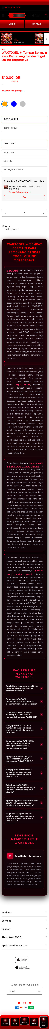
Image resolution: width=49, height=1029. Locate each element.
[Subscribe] (39, 991)
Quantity (6, 206)
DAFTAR (24, 1023)
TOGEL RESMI (10, 128)
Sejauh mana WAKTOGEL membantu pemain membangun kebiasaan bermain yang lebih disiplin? (20, 788)
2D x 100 (8, 161)
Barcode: (18, 64)
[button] (3, 15)
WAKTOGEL (12, 270)
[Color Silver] (23, 104)
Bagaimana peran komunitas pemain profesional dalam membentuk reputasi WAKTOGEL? (21, 714)
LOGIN (12, 24)
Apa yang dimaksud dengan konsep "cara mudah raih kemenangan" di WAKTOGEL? (19, 758)
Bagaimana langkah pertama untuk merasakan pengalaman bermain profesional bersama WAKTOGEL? (20, 817)
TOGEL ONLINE (11, 119)
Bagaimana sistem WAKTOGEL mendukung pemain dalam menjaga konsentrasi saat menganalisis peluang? (20, 744)
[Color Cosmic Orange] (5, 104)
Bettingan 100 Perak (14, 169)
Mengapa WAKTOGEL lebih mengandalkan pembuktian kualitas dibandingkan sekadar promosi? (20, 729)
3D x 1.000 (9, 152)
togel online (23, 384)
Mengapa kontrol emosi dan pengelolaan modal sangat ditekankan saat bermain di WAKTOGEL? (18, 773)
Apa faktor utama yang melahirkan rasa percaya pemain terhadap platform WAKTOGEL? (22, 688)
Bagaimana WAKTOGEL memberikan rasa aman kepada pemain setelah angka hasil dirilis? (21, 701)
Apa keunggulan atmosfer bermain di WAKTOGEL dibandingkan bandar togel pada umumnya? (22, 802)
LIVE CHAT (44, 1024)
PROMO (5, 1024)
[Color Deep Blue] (14, 104)
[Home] (17, 15)
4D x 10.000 (9, 143)
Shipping (14, 81)
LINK (34, 1024)
